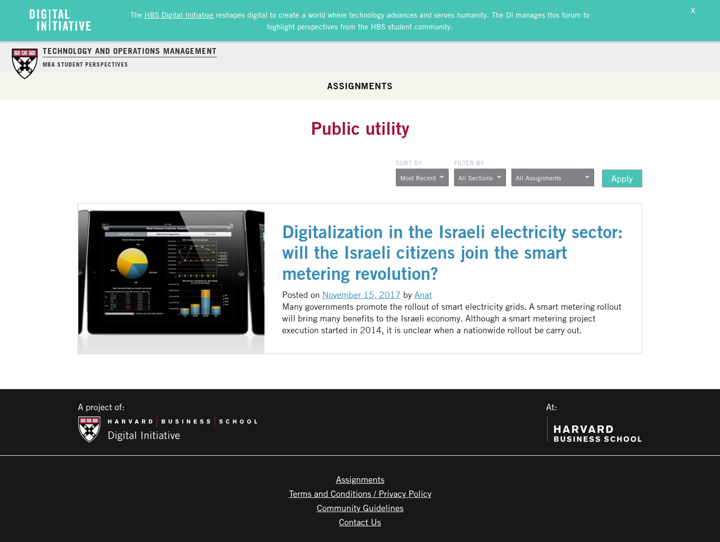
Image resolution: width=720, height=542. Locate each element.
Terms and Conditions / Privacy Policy (360, 493)
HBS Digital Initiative (179, 14)
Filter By (469, 163)
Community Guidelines (360, 507)
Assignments (360, 85)
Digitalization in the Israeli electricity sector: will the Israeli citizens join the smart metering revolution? (452, 252)
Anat (423, 294)
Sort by (409, 163)
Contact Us (360, 522)
